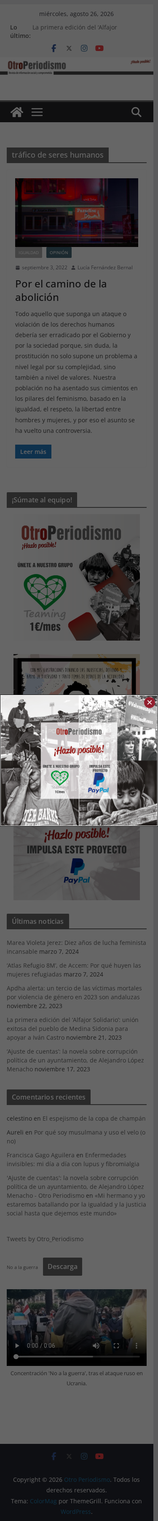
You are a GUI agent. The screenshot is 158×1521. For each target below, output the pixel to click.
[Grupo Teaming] (40, 760)
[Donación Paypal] (118, 760)
